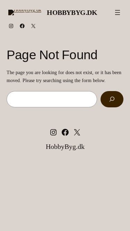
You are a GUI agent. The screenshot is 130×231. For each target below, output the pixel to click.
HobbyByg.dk (72, 12)
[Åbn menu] (117, 12)
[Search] (112, 99)
